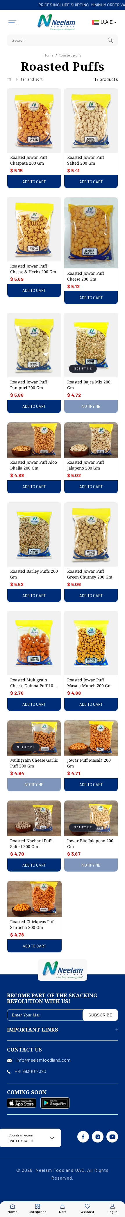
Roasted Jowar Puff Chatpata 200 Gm (28, 160)
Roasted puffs (70, 55)
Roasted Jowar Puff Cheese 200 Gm (85, 276)
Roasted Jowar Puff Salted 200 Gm (85, 160)
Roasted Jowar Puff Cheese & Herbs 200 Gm (33, 268)
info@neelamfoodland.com (43, 1060)
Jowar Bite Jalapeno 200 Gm (90, 843)
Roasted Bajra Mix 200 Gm (88, 384)
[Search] (110, 40)
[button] (12, 22)
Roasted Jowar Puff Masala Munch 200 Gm (89, 682)
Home (48, 55)
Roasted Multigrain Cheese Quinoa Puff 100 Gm (33, 683)
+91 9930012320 (30, 1071)
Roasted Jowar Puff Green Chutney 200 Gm (89, 574)
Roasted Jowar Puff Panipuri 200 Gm (28, 384)
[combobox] (62, 40)
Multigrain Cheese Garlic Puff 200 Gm (34, 763)
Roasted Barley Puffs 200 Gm (34, 574)
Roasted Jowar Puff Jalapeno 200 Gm (85, 465)
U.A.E (107, 22)
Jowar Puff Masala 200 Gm (89, 763)
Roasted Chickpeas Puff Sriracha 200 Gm (32, 924)
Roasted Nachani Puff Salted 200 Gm (31, 843)
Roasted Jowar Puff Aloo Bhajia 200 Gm (33, 465)
